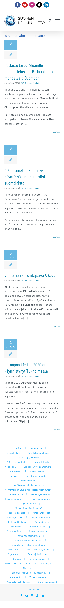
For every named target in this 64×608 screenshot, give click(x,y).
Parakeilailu (16, 471)
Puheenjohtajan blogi (38, 554)
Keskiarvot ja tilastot (17, 522)
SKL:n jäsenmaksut (47, 582)
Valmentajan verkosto (41, 494)
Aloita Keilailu (13, 453)
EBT (22, 83)
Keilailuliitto (12, 549)
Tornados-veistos (37, 577)
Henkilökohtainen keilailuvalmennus (28, 485)
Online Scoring (42, 522)
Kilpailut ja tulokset (16, 512)
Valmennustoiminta (28, 480)
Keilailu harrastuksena (38, 453)
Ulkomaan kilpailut (32, 83)
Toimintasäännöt (36, 558)
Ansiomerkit (16, 577)
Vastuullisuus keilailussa (18, 582)
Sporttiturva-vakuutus (36, 476)
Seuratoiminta (14, 531)
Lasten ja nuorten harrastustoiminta (28, 545)
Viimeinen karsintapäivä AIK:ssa (30, 275)
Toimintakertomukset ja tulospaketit (28, 572)
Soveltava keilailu (37, 471)
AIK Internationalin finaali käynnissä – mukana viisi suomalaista (25, 176)
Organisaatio (14, 554)
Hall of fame (11, 563)
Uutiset (18, 448)
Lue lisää (56, 132)
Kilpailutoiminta (28, 503)
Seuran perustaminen (39, 531)
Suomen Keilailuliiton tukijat (37, 563)
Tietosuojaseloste (32, 588)
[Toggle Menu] (57, 20)
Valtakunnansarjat (41, 512)
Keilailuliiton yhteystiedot (38, 549)
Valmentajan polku (14, 494)
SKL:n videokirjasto (16, 462)
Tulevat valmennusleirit (40, 499)
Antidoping (16, 526)
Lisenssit (13, 476)
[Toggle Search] (50, 20)
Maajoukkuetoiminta (40, 517)
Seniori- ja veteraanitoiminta (37, 466)
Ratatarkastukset (37, 526)
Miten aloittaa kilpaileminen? (28, 508)
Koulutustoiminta (13, 499)
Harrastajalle (35, 448)
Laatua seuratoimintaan (28, 535)
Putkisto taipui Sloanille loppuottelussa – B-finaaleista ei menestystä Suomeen (30, 71)
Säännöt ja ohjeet (14, 517)
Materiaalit (28, 568)
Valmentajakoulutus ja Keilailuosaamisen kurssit (28, 489)
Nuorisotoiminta (41, 462)
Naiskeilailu (10, 466)
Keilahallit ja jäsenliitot (28, 457)
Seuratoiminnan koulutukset (28, 540)
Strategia (16, 558)
